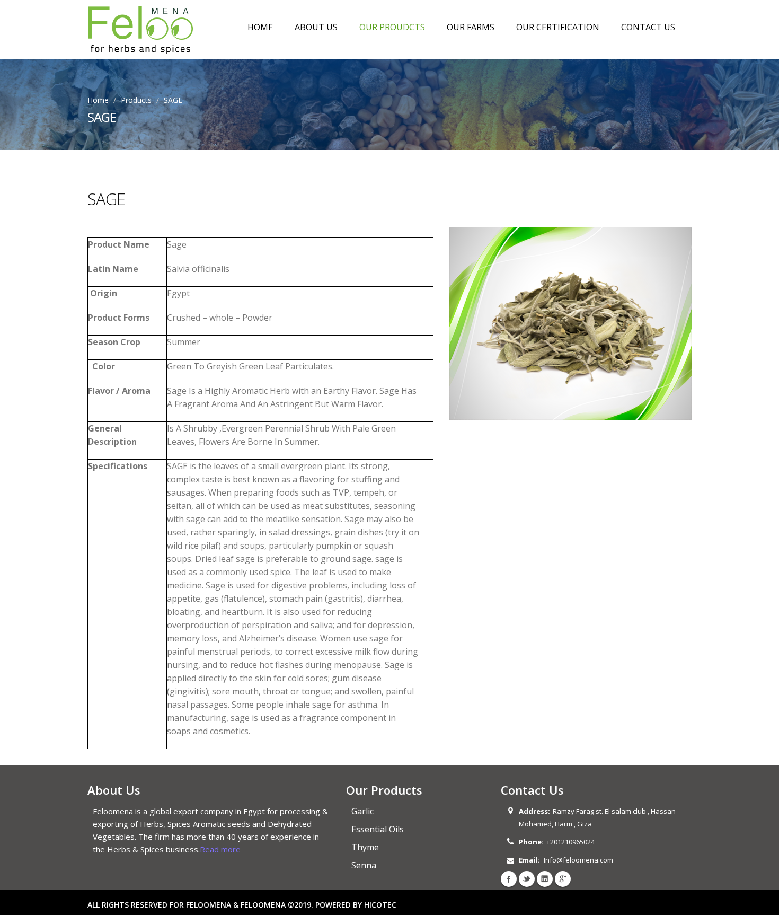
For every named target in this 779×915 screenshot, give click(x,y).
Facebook (509, 879)
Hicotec (380, 905)
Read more (220, 849)
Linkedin (545, 879)
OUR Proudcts (392, 27)
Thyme (365, 847)
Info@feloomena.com (578, 860)
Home (260, 27)
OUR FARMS (470, 27)
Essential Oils (377, 829)
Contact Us (648, 27)
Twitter (527, 879)
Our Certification (557, 27)
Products (136, 100)
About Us (316, 27)
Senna (363, 865)
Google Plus (563, 879)
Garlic (362, 811)
